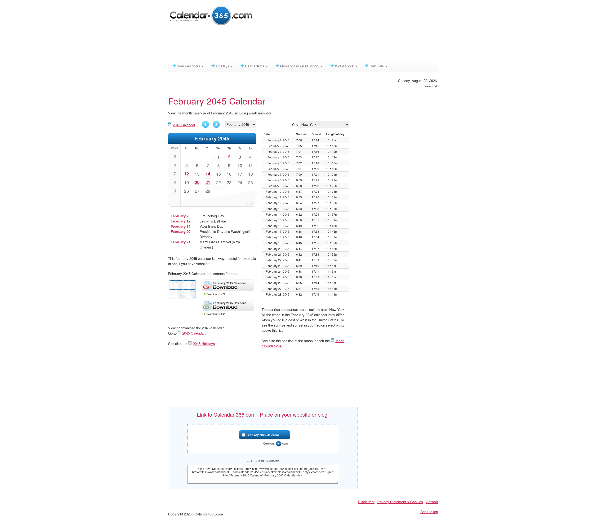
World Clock (345, 65)
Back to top (429, 511)
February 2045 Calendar (262, 435)
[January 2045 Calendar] (205, 124)
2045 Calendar (184, 124)
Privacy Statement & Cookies (400, 501)
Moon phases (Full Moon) (300, 65)
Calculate (377, 65)
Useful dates (255, 65)
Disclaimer (366, 501)
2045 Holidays (204, 343)
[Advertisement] (283, 43)
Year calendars (189, 65)
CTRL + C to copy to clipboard (262, 460)
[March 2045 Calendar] (216, 124)
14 (207, 174)
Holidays (223, 65)
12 (186, 174)
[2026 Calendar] (211, 14)
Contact (432, 501)
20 (197, 182)
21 (207, 182)
